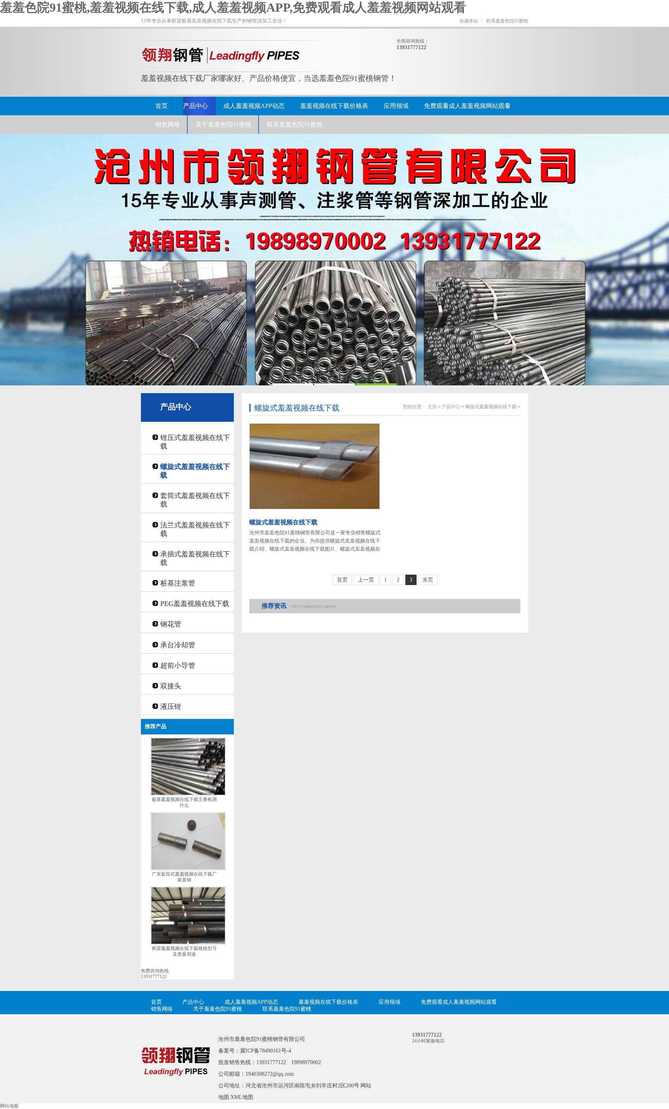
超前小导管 (177, 665)
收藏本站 (469, 21)
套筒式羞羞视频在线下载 (195, 500)
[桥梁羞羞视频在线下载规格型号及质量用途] (188, 943)
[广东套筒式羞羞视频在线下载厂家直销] (188, 868)
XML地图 (241, 1097)
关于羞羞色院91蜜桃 (223, 124)
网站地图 (9, 1106)
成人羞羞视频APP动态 (254, 106)
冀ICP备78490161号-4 (265, 1051)
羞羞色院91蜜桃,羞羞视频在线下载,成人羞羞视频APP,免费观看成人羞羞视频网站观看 (233, 7)
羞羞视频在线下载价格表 (334, 106)
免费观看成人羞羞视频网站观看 (467, 106)
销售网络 (167, 124)
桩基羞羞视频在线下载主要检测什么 (184, 802)
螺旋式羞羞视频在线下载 (195, 471)
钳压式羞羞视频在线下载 (195, 442)
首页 (161, 106)
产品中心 (195, 106)
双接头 (170, 686)
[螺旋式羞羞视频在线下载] (315, 466)
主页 (432, 406)
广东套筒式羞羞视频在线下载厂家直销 (184, 877)
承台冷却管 (177, 645)
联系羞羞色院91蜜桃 (507, 21)
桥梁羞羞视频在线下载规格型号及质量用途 (184, 951)
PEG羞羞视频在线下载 (194, 604)
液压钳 (170, 706)
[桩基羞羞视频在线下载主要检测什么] (188, 794)
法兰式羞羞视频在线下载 (195, 529)
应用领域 (396, 106)
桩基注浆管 (177, 583)
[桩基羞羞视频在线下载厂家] (176, 1087)
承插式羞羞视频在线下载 (195, 558)
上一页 (366, 580)
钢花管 (170, 624)
